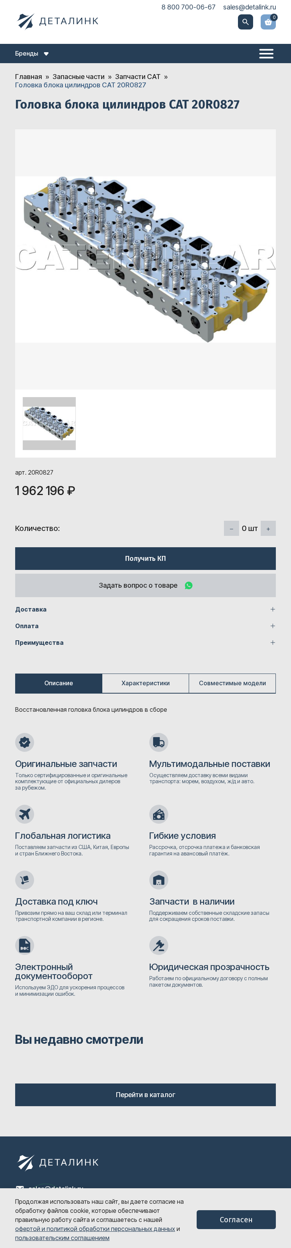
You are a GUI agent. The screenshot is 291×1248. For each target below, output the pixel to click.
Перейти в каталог (145, 1095)
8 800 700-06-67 (188, 7)
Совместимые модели (232, 683)
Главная (28, 77)
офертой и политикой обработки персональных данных (95, 1228)
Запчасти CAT (138, 77)
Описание (58, 683)
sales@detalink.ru (249, 7)
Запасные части (79, 77)
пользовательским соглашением (62, 1238)
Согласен (236, 1219)
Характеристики (146, 683)
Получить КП (145, 558)
